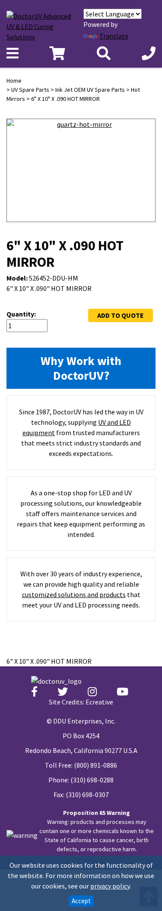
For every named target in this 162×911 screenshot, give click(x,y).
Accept (81, 901)
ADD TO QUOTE (120, 315)
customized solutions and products (74, 594)
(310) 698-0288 (92, 779)
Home (14, 80)
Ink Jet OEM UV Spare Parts (90, 90)
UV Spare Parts (30, 90)
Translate (113, 36)
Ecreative (99, 702)
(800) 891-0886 (95, 765)
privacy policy (110, 886)
